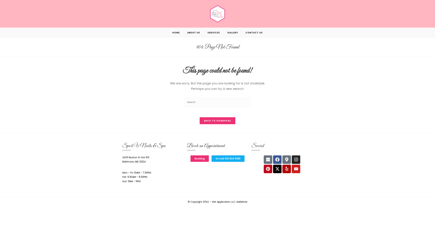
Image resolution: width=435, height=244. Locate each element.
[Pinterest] (268, 169)
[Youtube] (296, 169)
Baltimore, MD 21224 (134, 161)
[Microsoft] (268, 159)
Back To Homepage (217, 120)
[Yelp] (286, 169)
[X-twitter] (277, 169)
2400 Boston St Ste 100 (135, 157)
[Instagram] (296, 159)
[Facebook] (277, 159)
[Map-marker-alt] (286, 159)
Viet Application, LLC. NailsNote (229, 202)
